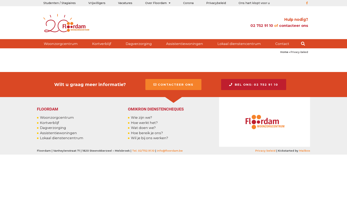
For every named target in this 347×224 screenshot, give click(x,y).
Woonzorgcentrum (61, 44)
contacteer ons (293, 25)
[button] (302, 43)
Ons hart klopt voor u (254, 3)
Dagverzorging (139, 44)
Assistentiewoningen (184, 44)
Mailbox (304, 150)
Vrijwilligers (96, 3)
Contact (282, 44)
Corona (188, 3)
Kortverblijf (101, 44)
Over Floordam (156, 3)
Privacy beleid (265, 150)
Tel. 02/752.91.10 (143, 150)
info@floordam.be (170, 150)
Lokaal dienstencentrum (239, 44)
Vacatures (125, 3)
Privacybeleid (216, 3)
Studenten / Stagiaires (59, 3)
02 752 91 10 (261, 25)
